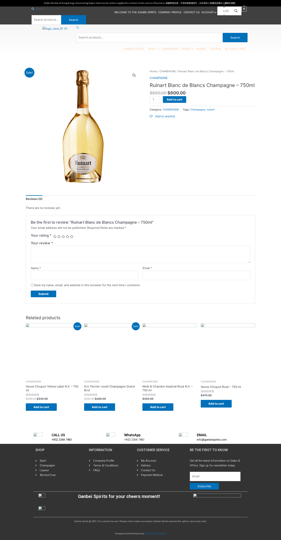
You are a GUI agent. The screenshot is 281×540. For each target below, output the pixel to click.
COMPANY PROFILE (170, 12)
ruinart (211, 109)
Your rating (41, 235)
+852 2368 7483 (62, 439)
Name (36, 268)
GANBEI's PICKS (134, 48)
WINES (186, 48)
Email (147, 268)
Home (153, 71)
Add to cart (174, 99)
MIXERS (201, 48)
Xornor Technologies (155, 533)
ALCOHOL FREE (235, 48)
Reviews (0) (34, 199)
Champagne (197, 109)
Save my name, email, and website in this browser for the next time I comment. (87, 285)
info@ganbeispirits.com (212, 439)
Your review (42, 243)
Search (73, 20)
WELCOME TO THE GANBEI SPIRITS (135, 12)
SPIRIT (152, 48)
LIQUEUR (215, 48)
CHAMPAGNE (170, 48)
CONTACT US (192, 12)
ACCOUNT (207, 12)
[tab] (34, 199)
